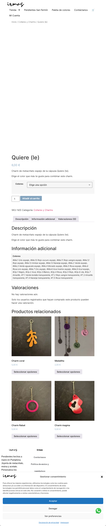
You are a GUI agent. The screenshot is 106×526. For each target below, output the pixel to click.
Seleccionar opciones (25, 371)
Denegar (53, 508)
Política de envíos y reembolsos (40, 467)
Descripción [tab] (21, 219)
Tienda (12, 10)
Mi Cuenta (14, 15)
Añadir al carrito (31, 198)
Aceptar (53, 501)
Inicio (14, 22)
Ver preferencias (53, 516)
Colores (19, 184)
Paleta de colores (61, 10)
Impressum (64, 522)
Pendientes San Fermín (36, 10)
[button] (101, 476)
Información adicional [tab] (43, 219)
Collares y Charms (27, 22)
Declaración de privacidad (49, 522)
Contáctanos (81, 10)
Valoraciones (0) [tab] (67, 219)
